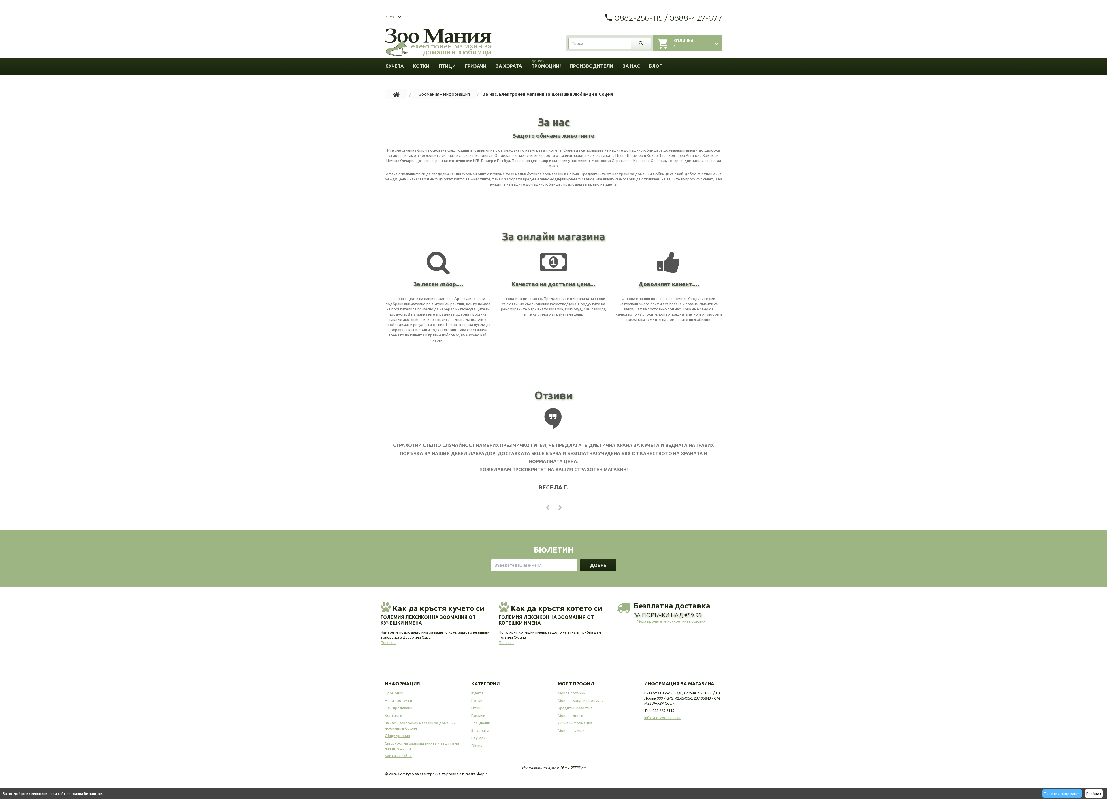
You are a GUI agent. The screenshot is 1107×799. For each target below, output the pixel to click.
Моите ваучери (571, 730)
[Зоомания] (438, 42)
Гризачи (476, 66)
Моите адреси (570, 715)
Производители (591, 66)
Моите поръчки (571, 693)
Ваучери (478, 738)
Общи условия (397, 736)
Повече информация (1062, 794)
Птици (447, 66)
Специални (480, 723)
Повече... (388, 642)
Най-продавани (398, 708)
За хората (509, 66)
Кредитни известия (575, 708)
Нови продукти (398, 700)
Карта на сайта (398, 756)
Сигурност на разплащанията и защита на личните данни (422, 745)
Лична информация (575, 723)
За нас (631, 66)
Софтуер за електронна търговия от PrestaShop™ (442, 774)
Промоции (394, 693)
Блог (655, 66)
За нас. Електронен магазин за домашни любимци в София (420, 725)
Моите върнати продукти (581, 700)
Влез (389, 17)
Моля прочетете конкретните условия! (671, 621)
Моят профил (576, 683)
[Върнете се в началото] (396, 94)
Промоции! (546, 64)
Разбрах (1093, 794)
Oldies (476, 745)
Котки (421, 66)
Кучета (394, 66)
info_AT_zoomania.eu (662, 718)
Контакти (393, 715)
